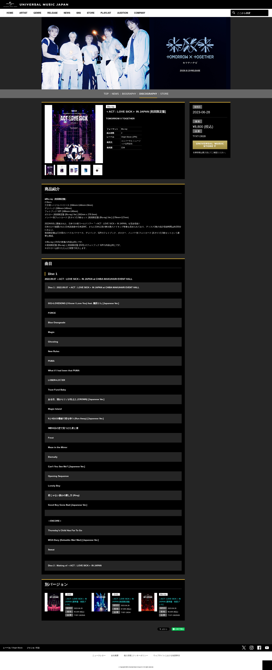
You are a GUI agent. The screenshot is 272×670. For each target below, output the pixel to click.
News (67, 12)
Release (52, 12)
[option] (74, 134)
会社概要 (115, 655)
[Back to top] (267, 665)
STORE (90, 12)
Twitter (244, 648)
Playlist (106, 12)
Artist (23, 12)
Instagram (251, 648)
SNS (78, 12)
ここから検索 (233, 12)
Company (139, 12)
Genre (37, 12)
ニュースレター (99, 655)
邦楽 (38, 648)
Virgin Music (17, 648)
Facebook (259, 648)
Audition (122, 12)
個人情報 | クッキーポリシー (136, 655)
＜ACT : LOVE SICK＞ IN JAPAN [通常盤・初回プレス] (76, 602)
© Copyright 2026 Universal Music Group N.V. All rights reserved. (136, 667)
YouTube (267, 647)
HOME (10, 12)
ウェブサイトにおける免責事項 (166, 655)
